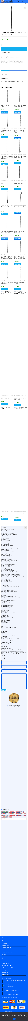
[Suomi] (25, 811)
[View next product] (26, 4)
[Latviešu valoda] (25, 813)
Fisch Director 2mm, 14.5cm (6, 207)
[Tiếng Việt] (11, 816)
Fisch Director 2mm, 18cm (6, 131)
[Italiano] (15, 813)
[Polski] (15, 815)
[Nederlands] (18, 811)
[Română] (18, 815)
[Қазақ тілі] (20, 813)
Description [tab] (5, 71)
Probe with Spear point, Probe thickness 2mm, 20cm (20, 131)
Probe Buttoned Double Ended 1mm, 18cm (7, 397)
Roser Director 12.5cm (19, 206)
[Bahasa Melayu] (6, 815)
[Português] (16, 815)
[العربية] (4, 811)
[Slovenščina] (2, 816)
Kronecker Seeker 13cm (7, 513)
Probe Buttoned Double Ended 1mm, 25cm (7, 232)
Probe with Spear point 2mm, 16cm (20, 232)
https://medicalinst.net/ (12, 994)
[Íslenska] (9, 813)
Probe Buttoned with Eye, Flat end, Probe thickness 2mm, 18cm (19, 257)
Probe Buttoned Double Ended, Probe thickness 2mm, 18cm (20, 398)
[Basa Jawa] (18, 813)
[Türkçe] (9, 816)
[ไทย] (7, 816)
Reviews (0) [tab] (4, 74)
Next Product (21, 3)
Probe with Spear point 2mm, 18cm (7, 283)
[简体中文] (11, 811)
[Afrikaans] (2, 811)
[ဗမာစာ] (9, 815)
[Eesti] (22, 811)
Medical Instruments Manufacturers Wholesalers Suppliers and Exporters (12, 61)
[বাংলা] (7, 811)
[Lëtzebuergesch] (4, 815)
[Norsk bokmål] (11, 815)
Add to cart (14, 48)
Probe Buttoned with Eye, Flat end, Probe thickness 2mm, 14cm (6, 257)
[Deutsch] (4, 813)
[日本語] (16, 813)
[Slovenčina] (25, 815)
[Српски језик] (23, 815)
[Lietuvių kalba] (2, 815)
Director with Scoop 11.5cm (19, 283)
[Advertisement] (14, 878)
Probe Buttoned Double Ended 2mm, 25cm (20, 183)
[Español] (4, 816)
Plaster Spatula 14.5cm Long (7, 106)
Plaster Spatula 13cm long (6, 183)
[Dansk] (16, 811)
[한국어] (22, 813)
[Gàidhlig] (22, 815)
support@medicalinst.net (12, 990)
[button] (25, 8)
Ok (14, 1018)
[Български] (9, 811)
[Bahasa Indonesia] (11, 813)
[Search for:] (26, 1)
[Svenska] (6, 816)
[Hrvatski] (13, 811)
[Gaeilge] (13, 813)
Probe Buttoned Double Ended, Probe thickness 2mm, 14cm (7, 157)
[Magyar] (7, 813)
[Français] (2, 813)
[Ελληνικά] (6, 813)
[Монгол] (7, 815)
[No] (26, 1016)
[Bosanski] (6, 811)
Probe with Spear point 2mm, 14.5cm (20, 513)
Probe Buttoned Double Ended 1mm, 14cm (20, 157)
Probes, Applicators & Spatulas (12, 57)
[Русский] (20, 815)
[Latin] (23, 813)
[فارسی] (13, 815)
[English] (20, 811)
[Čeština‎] (15, 811)
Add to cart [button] (4, 112)
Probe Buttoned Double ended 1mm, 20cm (20, 106)
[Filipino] (23, 811)
